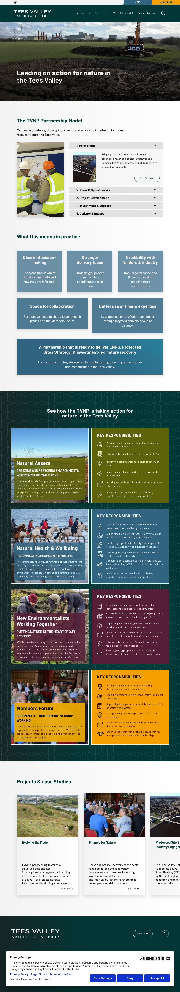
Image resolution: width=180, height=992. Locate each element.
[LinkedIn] (16, 2)
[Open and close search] (163, 13)
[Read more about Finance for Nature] (114, 834)
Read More (67, 888)
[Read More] (165, 933)
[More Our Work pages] (107, 13)
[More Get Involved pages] (154, 13)
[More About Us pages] (89, 13)
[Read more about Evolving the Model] (47, 834)
